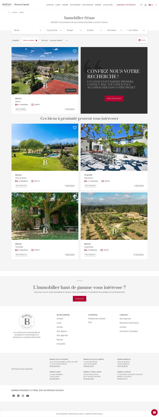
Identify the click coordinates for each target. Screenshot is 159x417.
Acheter (49, 5)
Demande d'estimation (126, 5)
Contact (123, 327)
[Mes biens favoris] (141, 4)
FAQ (90, 322)
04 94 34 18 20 (89, 379)
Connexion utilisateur (129, 331)
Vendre (65, 5)
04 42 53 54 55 (55, 366)
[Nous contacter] (154, 412)
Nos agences (87, 5)
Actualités (108, 5)
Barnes (98, 5)
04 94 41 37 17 (122, 379)
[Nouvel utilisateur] (145, 5)
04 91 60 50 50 (122, 366)
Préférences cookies (96, 319)
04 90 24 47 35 (89, 366)
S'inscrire (79, 299)
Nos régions (75, 5)
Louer (57, 5)
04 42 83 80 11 (55, 379)
